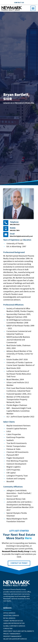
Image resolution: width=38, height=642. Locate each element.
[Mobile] (5, 228)
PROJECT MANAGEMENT (12, 634)
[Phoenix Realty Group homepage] (16, 583)
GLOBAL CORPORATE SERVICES (14, 626)
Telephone (14, 222)
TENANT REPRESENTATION (13, 621)
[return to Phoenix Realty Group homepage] (12, 8)
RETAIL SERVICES (9, 618)
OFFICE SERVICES (9, 613)
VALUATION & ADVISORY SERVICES (15, 639)
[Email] (5, 234)
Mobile (13, 228)
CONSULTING (7, 628)
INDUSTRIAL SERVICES (11, 615)
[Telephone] (5, 222)
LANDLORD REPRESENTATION (14, 623)
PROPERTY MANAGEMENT (12, 636)
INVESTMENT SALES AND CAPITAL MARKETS (18, 631)
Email (12, 233)
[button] (33, 8)
